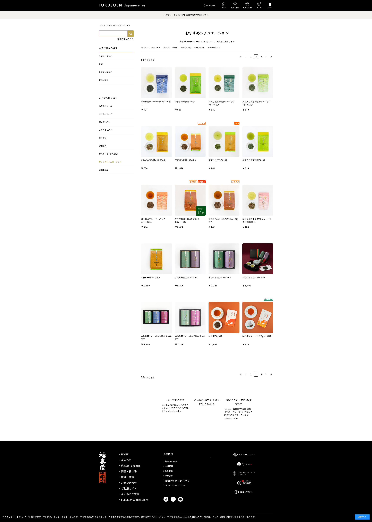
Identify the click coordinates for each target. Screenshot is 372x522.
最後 (271, 56)
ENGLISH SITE (210, 5)
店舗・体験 (127, 477)
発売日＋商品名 (214, 47)
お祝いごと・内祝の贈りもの (238, 402)
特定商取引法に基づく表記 (177, 480)
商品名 (166, 47)
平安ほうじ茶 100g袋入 (185, 160)
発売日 (175, 47)
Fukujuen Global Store (134, 499)
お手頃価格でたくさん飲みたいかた (207, 402)
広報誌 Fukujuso (131, 465)
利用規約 (169, 475)
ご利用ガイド (129, 488)
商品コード (155, 47)
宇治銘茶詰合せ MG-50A (186, 277)
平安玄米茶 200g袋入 (150, 277)
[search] (130, 34)
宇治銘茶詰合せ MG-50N (253, 277)
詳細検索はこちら (125, 39)
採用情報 (169, 471)
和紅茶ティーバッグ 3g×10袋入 (257, 336)
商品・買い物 (129, 471)
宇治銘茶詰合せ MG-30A (220, 277)
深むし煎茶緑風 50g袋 (185, 101)
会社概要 (169, 466)
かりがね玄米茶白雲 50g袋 (153, 160)
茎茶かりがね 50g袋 (218, 160)
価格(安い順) (186, 47)
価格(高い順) (199, 47)
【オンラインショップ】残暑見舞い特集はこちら (186, 14)
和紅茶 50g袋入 (216, 336)
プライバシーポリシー (175, 485)
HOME (125, 454)
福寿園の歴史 (171, 461)
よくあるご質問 (130, 494)
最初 (241, 56)
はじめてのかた (176, 400)
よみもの (126, 460)
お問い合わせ (129, 482)
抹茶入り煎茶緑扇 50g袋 (253, 160)
